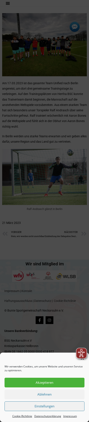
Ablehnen (44, 394)
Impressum (70, 416)
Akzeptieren (44, 382)
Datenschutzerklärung (47, 416)
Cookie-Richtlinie (22, 416)
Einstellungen (44, 406)
